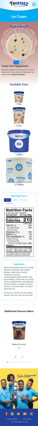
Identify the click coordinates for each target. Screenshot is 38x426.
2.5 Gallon (9, 203)
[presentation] (16, 356)
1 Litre (15, 200)
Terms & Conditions (12, 419)
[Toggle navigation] (34, 4)
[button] (7, 362)
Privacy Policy (27, 419)
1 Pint (7, 200)
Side (21, 63)
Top (16, 63)
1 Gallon (23, 200)
